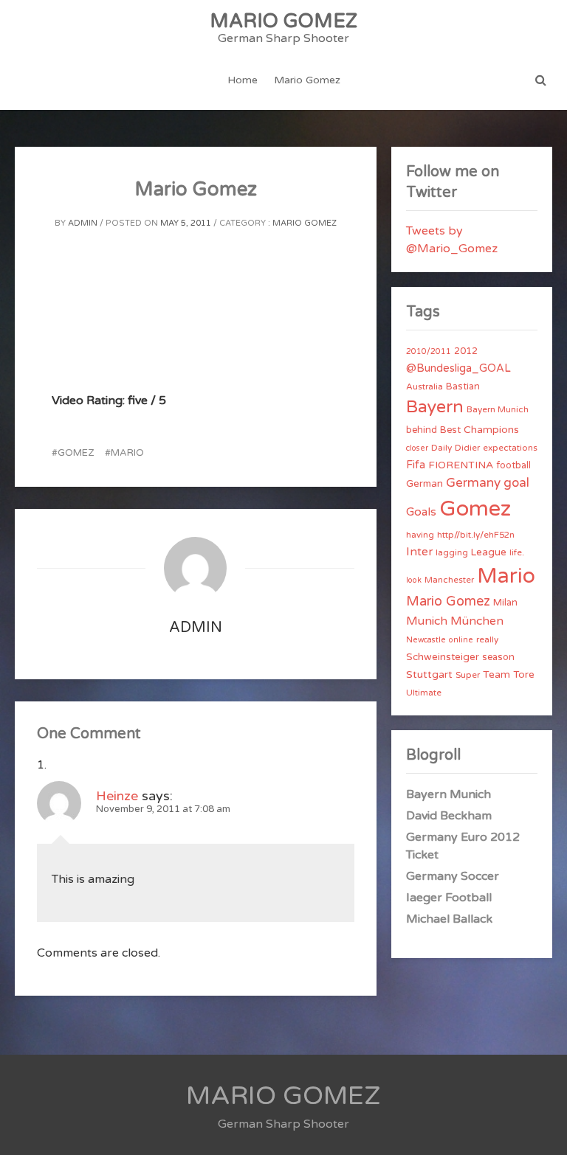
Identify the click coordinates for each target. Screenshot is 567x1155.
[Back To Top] (542, 1131)
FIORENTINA (460, 465)
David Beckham (449, 815)
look (414, 580)
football (513, 465)
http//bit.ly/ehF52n (476, 535)
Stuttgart (429, 674)
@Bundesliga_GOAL (458, 368)
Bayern (435, 407)
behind (421, 430)
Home (242, 80)
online (461, 640)
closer (417, 448)
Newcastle (426, 640)
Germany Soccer (452, 876)
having (420, 535)
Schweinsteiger (442, 657)
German (424, 484)
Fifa (415, 465)
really (487, 639)
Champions (491, 429)
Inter (419, 551)
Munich (426, 621)
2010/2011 (428, 351)
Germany (473, 482)
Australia (424, 386)
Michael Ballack (449, 919)
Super (468, 675)
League (488, 552)
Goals (421, 511)
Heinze (117, 796)
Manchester (449, 580)
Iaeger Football (449, 897)
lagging (452, 552)
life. (516, 552)
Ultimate (423, 692)
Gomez (76, 453)
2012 (466, 351)
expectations (510, 448)
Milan (505, 602)
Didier (467, 448)
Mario (127, 453)
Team (496, 674)
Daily (441, 448)
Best (450, 430)
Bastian (463, 386)
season (498, 657)
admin (82, 223)
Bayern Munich (498, 409)
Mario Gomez (307, 80)
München (477, 621)
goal (516, 482)
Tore (524, 675)
